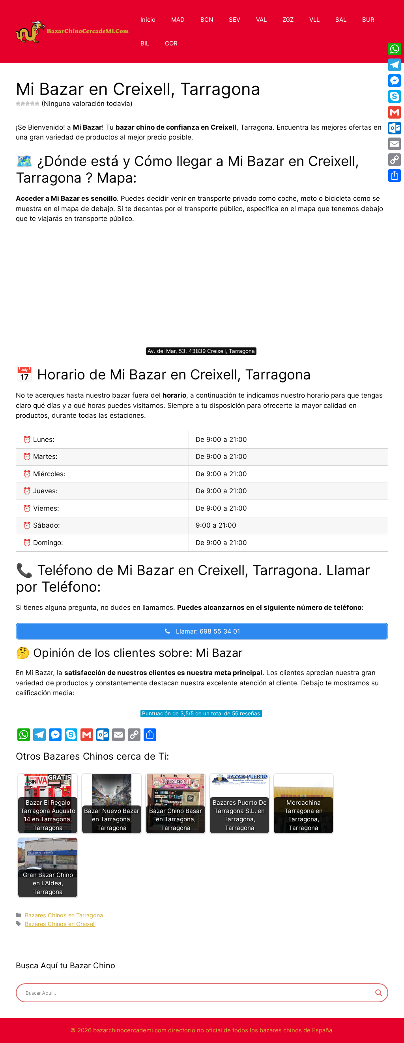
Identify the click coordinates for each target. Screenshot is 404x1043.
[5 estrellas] (37, 103)
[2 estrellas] (23, 103)
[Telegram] (394, 65)
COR (171, 43)
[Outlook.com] (394, 128)
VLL (314, 19)
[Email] (394, 144)
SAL (340, 19)
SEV (234, 19)
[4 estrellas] (32, 103)
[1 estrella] (18, 103)
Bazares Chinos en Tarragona (64, 915)
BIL (144, 43)
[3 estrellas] (27, 103)
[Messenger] (394, 81)
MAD (178, 19)
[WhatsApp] (394, 49)
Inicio (147, 19)
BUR (368, 19)
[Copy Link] (394, 160)
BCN (206, 19)
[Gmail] (394, 112)
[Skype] (394, 96)
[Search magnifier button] (378, 992)
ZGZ (288, 19)
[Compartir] (394, 175)
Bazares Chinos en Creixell (60, 923)
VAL (261, 19)
